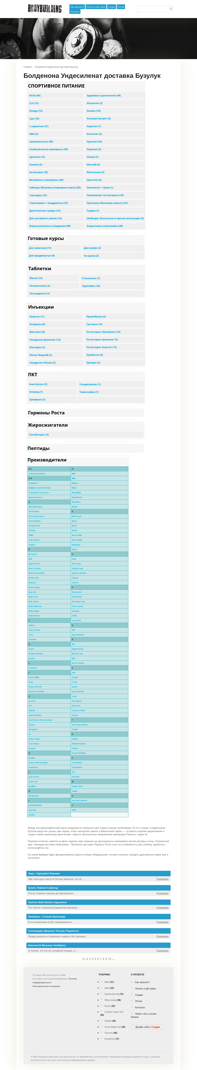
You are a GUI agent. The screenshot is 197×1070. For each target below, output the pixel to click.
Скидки (111, 6)
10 (109, 958)
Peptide (108, 1020)
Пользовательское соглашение (46, 986)
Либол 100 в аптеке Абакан (143, 1015)
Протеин (109, 1032)
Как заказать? (77, 6)
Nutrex (108, 1005)
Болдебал (110, 1038)
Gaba (107, 987)
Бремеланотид (112, 993)
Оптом (121, 6)
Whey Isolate (111, 999)
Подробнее (162, 879)
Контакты (75, 11)
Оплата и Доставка (96, 6)
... (113, 958)
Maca (107, 981)
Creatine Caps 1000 (114, 1011)
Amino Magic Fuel (113, 1026)
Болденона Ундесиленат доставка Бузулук (56, 66)
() (83, 958)
